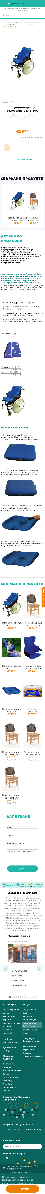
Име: (9, 827)
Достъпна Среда (9, 1049)
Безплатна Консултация (29, 1018)
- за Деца (7, 1039)
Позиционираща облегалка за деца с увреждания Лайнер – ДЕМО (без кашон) (11, 753)
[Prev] (10, 208)
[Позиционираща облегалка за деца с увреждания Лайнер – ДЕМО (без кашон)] (11, 733)
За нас (6, 1074)
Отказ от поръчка (32, 1056)
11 (30, 997)
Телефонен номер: (15, 844)
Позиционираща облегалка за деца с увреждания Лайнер (34, 219)
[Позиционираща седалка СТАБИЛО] (11, 690)
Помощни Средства (8, 1031)
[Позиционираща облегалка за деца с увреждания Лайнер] (34, 199)
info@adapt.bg (19, 985)
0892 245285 (18, 981)
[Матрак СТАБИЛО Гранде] (33, 690)
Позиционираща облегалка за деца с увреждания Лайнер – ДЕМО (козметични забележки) (33, 753)
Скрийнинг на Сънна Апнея (29, 1025)
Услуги (27, 1004)
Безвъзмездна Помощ (29, 256)
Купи (25, 1189)
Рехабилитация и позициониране (20, 24)
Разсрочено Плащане (28, 1051)
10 (28, 997)
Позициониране (10, 26)
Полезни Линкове (8, 1057)
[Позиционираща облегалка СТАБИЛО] (18, 199)
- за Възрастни (10, 1042)
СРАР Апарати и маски (11, 1011)
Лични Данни (9, 1087)
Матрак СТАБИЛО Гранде (32, 710)
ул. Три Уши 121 (19, 971)
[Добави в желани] (38, 102)
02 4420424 (18, 976)
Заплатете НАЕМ (12, 1070)
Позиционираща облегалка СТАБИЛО (17, 219)
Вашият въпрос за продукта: (21, 852)
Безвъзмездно (30, 1046)
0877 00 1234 (14, 1130)
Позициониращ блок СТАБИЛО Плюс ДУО (33, 667)
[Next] (34, 208)
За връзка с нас (10, 1077)
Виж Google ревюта (17, 941)
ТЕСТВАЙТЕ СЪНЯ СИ (43, 597)
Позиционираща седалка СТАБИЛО (11, 710)
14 (35, 997)
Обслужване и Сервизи (30, 1011)
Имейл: (10, 835)
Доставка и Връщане (9, 1065)
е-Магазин (9, 1004)
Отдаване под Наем (30, 1031)
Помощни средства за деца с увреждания (22, 22)
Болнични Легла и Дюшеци (12, 1025)
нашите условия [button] (25, 1183)
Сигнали (7, 1091)
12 (32, 997)
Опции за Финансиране (31, 1040)
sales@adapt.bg (34, 1130)
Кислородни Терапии (9, 1018)
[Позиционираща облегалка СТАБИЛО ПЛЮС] (11, 647)
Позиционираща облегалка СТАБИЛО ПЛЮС (11, 667)
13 (33, 997)
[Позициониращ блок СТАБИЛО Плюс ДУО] (33, 647)
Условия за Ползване (8, 1082)
